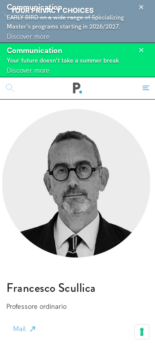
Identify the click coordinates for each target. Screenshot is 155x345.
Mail (19, 328)
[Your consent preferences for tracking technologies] (142, 332)
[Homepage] (77, 88)
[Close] (141, 7)
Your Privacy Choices (52, 10)
